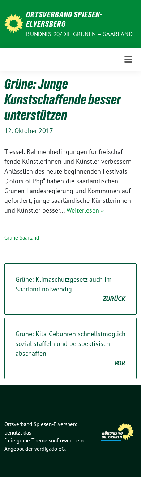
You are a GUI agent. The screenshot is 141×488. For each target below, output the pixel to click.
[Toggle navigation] (128, 59)
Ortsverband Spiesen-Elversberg (64, 19)
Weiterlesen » (85, 210)
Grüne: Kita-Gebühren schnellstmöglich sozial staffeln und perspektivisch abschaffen (70, 348)
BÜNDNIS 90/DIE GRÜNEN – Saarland (79, 34)
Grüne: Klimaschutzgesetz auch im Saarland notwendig (70, 289)
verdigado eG (49, 448)
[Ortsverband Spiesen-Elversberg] (13, 23)
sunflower (60, 440)
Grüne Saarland (21, 237)
